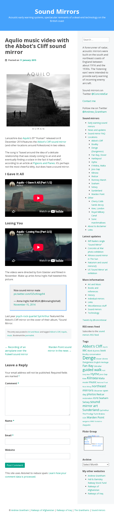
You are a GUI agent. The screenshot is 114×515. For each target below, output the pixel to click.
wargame (86, 421)
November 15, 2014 (24, 304)
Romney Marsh (98, 179)
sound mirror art (91, 403)
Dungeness (88, 362)
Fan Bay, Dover (98, 154)
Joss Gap (95, 169)
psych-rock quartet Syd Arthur (32, 316)
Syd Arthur (104, 410)
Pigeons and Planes (44, 163)
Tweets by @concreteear (95, 320)
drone (105, 358)
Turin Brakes (99, 413)
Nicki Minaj (87, 387)
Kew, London (97, 208)
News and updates (97, 130)
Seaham (95, 183)
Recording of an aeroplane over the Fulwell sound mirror (16, 350)
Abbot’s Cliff (97, 140)
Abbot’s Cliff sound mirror (51, 141)
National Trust (102, 382)
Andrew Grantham (96, 475)
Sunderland (96, 190)
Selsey (94, 187)
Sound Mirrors (57, 11)
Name (9, 420)
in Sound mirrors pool (97, 445)
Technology (93, 312)
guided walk (92, 369)
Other (90, 197)
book (103, 350)
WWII (92, 421)
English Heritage (101, 362)
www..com (93, 436)
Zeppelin (87, 425)
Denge (89, 358)
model (85, 382)
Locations (92, 137)
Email (9, 435)
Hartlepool (96, 158)
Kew (84, 378)
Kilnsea (94, 172)
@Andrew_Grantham (95, 111)
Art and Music (33, 332)
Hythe (94, 162)
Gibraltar (98, 366)
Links (90, 229)
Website (10, 450)
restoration (87, 398)
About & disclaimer (97, 226)
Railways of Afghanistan (42, 510)
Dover (99, 358)
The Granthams (81, 510)
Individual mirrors (96, 298)
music (9, 335)
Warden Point (97, 194)
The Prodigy (88, 413)
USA (84, 417)
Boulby (94, 144)
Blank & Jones (94, 350)
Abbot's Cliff (55, 332)
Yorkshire (98, 421)
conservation (95, 354)
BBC (85, 350)
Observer (98, 390)
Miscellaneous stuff (97, 305)
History (91, 295)
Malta (101, 378)
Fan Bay (88, 366)
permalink (29, 335)
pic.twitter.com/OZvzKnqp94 (29, 294)
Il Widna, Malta (98, 165)
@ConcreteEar (100, 94)
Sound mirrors (95, 309)
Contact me (89, 101)
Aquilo (26, 138)
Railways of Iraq (95, 493)
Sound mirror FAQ (96, 133)
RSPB (95, 398)
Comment (12, 383)
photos (91, 394)
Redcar (94, 176)
